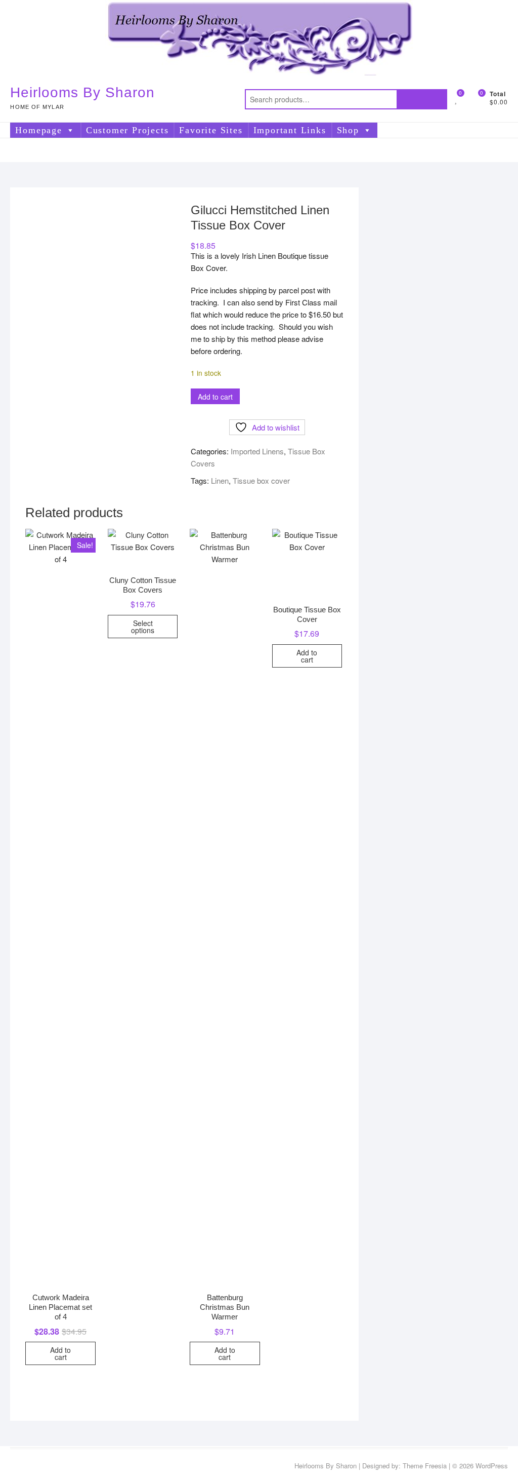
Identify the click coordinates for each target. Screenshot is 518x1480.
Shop (348, 130)
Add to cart (215, 397)
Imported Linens (257, 451)
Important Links (289, 130)
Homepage (38, 130)
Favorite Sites (210, 130)
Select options (142, 626)
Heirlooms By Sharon (82, 92)
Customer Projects (127, 130)
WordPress (492, 1465)
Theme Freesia (425, 1465)
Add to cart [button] (60, 1353)
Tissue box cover (261, 480)
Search (422, 99)
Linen (220, 480)
